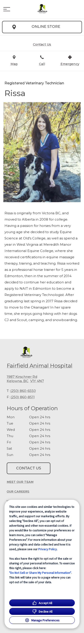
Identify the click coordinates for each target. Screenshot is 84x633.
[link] (42, 9)
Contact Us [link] (28, 468)
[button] (6, 9)
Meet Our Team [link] (20, 482)
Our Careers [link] (18, 491)
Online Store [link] (46, 26)
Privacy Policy (47, 549)
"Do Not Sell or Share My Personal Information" (40, 573)
